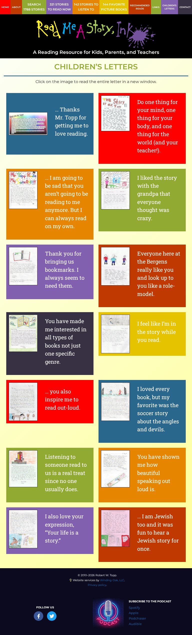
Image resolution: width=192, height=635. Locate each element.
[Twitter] (51, 616)
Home (5, 7)
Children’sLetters (169, 7)
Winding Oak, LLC (112, 580)
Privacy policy (97, 585)
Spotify (134, 608)
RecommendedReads (140, 7)
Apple (133, 613)
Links (156, 7)
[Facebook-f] (38, 616)
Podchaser (137, 618)
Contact (185, 7)
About (16, 7)
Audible (135, 624)
